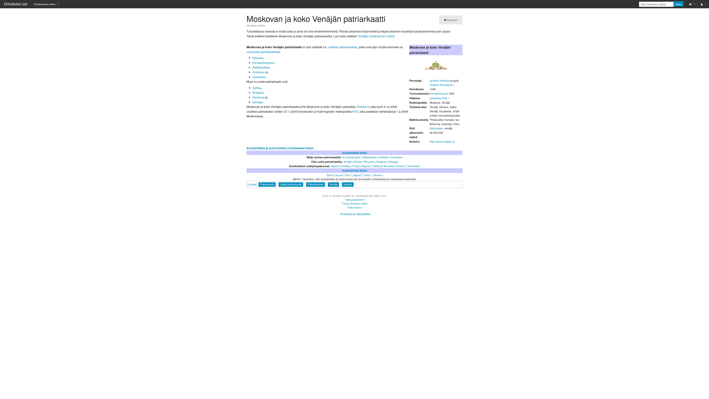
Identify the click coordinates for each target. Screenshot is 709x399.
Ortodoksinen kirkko (44, 4)
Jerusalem (259, 77)
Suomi (339, 175)
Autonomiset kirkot (354, 170)
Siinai (330, 175)
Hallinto (347, 184)
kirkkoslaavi (436, 128)
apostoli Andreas (439, 80)
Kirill (355, 111)
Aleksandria (369, 157)
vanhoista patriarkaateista (263, 52)
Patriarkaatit (267, 184)
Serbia (256, 88)
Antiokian (258, 72)
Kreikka (345, 166)
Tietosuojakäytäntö (354, 199)
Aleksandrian (261, 67)
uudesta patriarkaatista (342, 47)
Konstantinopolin (263, 63)
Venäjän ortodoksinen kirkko (376, 36)
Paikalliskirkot (315, 184)
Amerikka (413, 166)
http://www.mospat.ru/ (442, 141)
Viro (347, 175)
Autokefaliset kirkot (354, 153)
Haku (679, 4)
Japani (357, 175)
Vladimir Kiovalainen (442, 85)
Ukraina (400, 166)
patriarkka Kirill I (439, 98)
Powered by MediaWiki (355, 214)
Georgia (257, 102)
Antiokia (383, 157)
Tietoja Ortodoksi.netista (354, 203)
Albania (366, 166)
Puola (355, 166)
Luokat (251, 184)
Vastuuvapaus (354, 207)
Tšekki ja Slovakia (383, 166)
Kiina (367, 175)
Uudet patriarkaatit (291, 184)
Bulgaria (257, 92)
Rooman (258, 58)
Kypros (335, 166)
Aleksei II (363, 107)
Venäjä (333, 184)
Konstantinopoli (439, 93)
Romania (258, 97)
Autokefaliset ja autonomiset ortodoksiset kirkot (280, 148)
